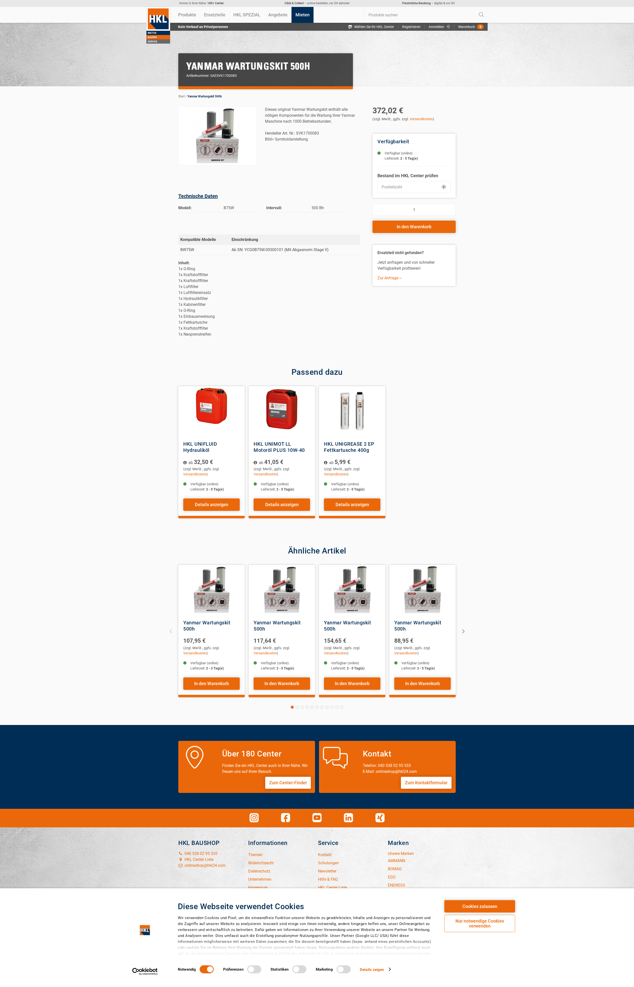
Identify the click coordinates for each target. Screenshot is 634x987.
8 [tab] (326, 707)
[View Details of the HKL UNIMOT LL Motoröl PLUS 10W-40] (282, 411)
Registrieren (411, 27)
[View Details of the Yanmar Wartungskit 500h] (211, 590)
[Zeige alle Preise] (185, 462)
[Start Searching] (481, 15)
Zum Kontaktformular (426, 782)
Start (181, 96)
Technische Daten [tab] (198, 196)
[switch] (254, 969)
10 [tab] (336, 707)
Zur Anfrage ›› (389, 278)
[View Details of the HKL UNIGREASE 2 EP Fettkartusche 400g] (352, 411)
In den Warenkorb (414, 226)
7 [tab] (321, 707)
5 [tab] (312, 707)
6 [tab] (317, 707)
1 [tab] (292, 707)
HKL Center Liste (198, 859)
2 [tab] (297, 707)
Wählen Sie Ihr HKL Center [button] (374, 27)
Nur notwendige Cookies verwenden (479, 923)
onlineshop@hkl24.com (205, 865)
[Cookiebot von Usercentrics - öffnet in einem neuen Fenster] (145, 971)
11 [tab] (341, 707)
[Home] (158, 25)
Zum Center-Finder (288, 782)
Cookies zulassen (479, 906)
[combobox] (426, 15)
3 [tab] (302, 707)
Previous (171, 631)
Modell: (185, 207)
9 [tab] (331, 707)
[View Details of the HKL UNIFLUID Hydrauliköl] (211, 411)
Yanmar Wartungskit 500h (204, 96)
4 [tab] (307, 707)
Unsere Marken (401, 853)
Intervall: (274, 207)
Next (463, 631)
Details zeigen (372, 969)
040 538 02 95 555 (200, 853)
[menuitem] (187, 15)
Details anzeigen (211, 504)
